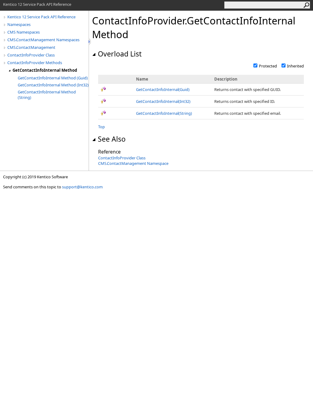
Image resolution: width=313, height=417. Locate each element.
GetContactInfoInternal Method (45, 70)
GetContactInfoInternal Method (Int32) (53, 85)
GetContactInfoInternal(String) (164, 113)
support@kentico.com (82, 187)
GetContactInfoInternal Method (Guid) (53, 78)
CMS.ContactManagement (31, 47)
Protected (268, 66)
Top (101, 126)
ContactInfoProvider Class (31, 55)
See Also (112, 139)
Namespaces (19, 24)
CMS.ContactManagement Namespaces (43, 39)
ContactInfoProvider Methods (34, 62)
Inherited (295, 66)
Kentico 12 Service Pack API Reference (41, 17)
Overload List (120, 54)
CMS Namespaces (23, 32)
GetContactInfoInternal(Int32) (163, 101)
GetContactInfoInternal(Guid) (163, 89)
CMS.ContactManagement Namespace (133, 163)
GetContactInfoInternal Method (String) (47, 94)
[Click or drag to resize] (90, 41)
